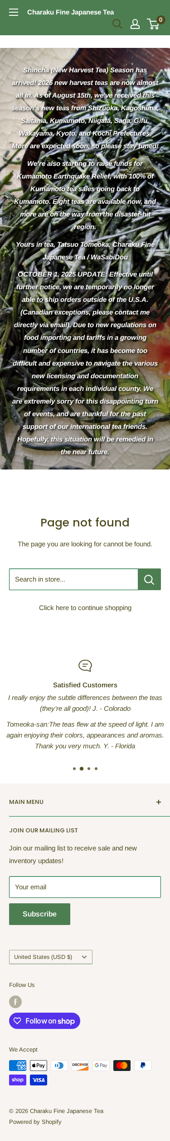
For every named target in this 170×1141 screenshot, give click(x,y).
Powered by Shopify (35, 1121)
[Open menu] (13, 12)
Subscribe (40, 914)
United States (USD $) (43, 956)
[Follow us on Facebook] (15, 1001)
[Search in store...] (149, 579)
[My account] (135, 24)
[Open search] (117, 24)
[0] (153, 24)
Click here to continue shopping (85, 607)
